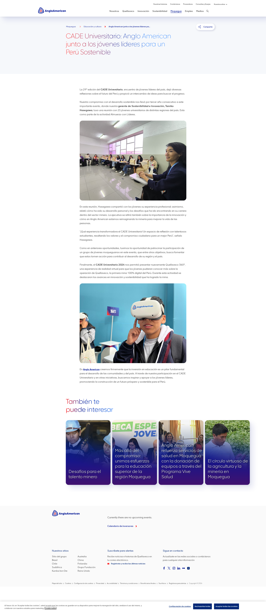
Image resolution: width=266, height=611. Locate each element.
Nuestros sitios (219, 4)
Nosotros (114, 11)
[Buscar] (207, 11)
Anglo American (91, 369)
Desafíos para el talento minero (88, 452)
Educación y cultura (92, 26)
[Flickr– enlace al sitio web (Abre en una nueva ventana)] (183, 568)
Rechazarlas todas (202, 606)
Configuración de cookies (180, 606)
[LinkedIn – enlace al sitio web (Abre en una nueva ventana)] (178, 568)
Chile (54, 563)
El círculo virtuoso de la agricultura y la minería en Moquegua (227, 452)
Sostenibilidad (159, 11)
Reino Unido (84, 571)
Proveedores (188, 4)
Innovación (143, 11)
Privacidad (100, 583)
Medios (200, 11)
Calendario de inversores (120, 526)
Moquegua (176, 11)
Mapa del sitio (57, 583)
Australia (82, 556)
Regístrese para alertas (177, 583)
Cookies (68, 583)
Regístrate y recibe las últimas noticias (128, 564)
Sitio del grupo (59, 556)
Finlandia (82, 563)
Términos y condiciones (129, 583)
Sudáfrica (57, 567)
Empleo (189, 11)
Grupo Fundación (86, 567)
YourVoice (162, 583)
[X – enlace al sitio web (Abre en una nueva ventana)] (169, 568)
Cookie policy (50, 608)
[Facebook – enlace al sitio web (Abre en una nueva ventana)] (164, 568)
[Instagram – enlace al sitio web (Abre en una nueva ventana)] (173, 568)
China (81, 560)
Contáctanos (175, 4)
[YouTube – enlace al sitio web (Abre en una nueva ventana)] (188, 568)
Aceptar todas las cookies (226, 606)
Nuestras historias (160, 4)
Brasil (54, 560)
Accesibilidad (112, 583)
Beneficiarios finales (148, 583)
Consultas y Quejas (203, 4)
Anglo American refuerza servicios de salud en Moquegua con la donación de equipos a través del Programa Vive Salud (181, 452)
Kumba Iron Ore (59, 571)
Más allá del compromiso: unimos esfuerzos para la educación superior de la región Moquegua (134, 452)
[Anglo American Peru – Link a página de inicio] (52, 10)
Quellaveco (128, 11)
